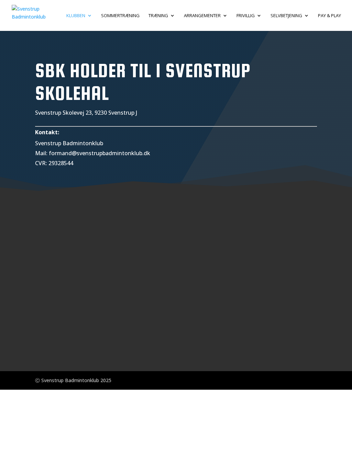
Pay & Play (329, 16)
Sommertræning (120, 16)
